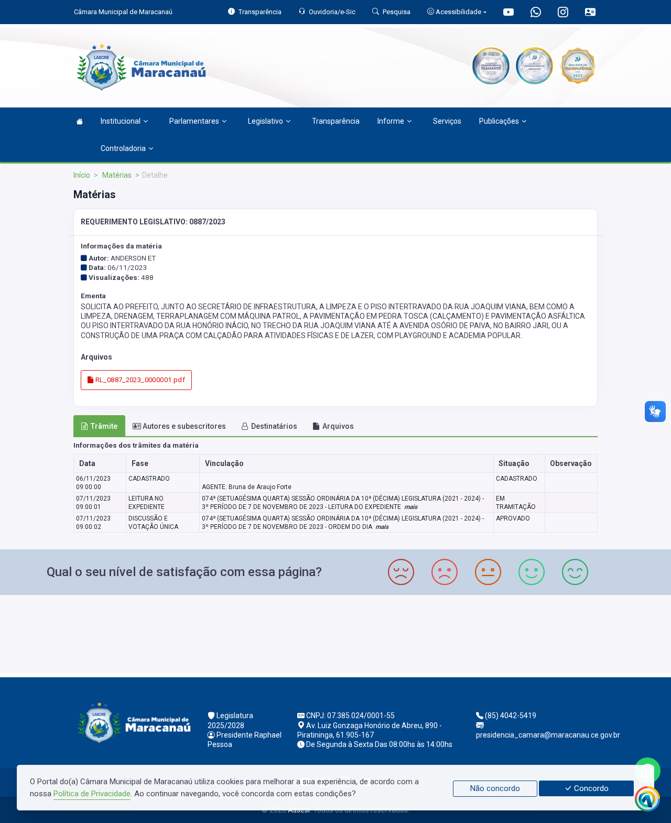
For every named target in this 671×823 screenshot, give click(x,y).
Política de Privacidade (92, 793)
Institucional (120, 121)
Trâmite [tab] (104, 426)
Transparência (336, 121)
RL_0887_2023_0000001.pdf (139, 380)
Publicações (499, 121)
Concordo (590, 788)
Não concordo (495, 788)
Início (81, 175)
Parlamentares (194, 121)
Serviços (447, 121)
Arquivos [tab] (338, 426)
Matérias (116, 175)
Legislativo (265, 121)
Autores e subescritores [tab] (184, 426)
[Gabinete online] (590, 13)
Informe (390, 121)
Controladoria (123, 148)
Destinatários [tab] (274, 426)
